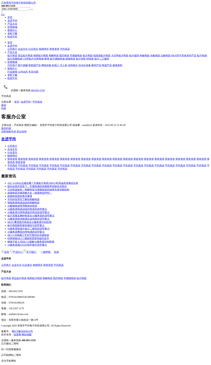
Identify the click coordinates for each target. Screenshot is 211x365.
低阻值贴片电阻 (102, 55)
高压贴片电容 (25, 55)
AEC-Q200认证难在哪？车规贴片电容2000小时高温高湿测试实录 (42, 183)
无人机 (63, 65)
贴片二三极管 (101, 58)
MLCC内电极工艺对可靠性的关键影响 (28, 235)
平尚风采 (65, 49)
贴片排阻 (81, 58)
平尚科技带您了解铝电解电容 (23, 199)
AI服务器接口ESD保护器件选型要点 (27, 245)
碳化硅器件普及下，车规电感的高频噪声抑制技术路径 (37, 186)
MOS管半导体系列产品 (183, 55)
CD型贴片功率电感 (33, 58)
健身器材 (117, 65)
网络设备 (46, 65)
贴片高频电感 (14, 58)
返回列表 (6, 128)
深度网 (17, 334)
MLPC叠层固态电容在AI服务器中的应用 (29, 222)
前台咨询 (22, 131)
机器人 (55, 65)
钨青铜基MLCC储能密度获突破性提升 (28, 238)
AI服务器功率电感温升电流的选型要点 (28, 212)
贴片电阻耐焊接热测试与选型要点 (25, 225)
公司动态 (23, 71)
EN (3, 14)
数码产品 (96, 65)
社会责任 (33, 49)
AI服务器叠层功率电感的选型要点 (26, 232)
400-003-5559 (38, 90)
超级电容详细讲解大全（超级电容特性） (29, 193)
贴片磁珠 (134, 55)
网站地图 (27, 334)
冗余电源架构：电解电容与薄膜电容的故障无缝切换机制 (38, 189)
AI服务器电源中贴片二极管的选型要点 (28, 228)
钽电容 (90, 58)
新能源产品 (34, 65)
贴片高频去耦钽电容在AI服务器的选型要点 (31, 215)
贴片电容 (12, 55)
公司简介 (12, 49)
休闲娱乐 (73, 65)
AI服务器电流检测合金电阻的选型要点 (28, 219)
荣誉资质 (54, 49)
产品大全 (12, 23)
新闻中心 (12, 30)
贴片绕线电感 (57, 58)
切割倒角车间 (8, 131)
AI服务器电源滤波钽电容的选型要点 (27, 209)
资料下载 (12, 33)
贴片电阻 (88, 55)
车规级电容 (76, 55)
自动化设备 (84, 65)
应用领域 (12, 27)
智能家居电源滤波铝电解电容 (23, 202)
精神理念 (44, 49)
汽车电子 (12, 65)
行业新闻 (12, 71)
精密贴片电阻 (40, 55)
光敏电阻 (155, 55)
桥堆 (46, 58)
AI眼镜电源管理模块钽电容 (22, 206)
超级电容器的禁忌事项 (19, 196)
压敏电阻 (166, 55)
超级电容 (70, 58)
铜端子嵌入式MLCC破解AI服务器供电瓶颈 (30, 241)
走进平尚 (12, 20)
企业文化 (23, 49)
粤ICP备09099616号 (22, 331)
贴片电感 (202, 55)
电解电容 (54, 55)
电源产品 (107, 65)
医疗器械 (23, 65)
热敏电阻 (145, 55)
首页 (9, 17)
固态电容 (64, 55)
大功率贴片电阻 (120, 55)
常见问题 (33, 71)
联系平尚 (12, 36)
